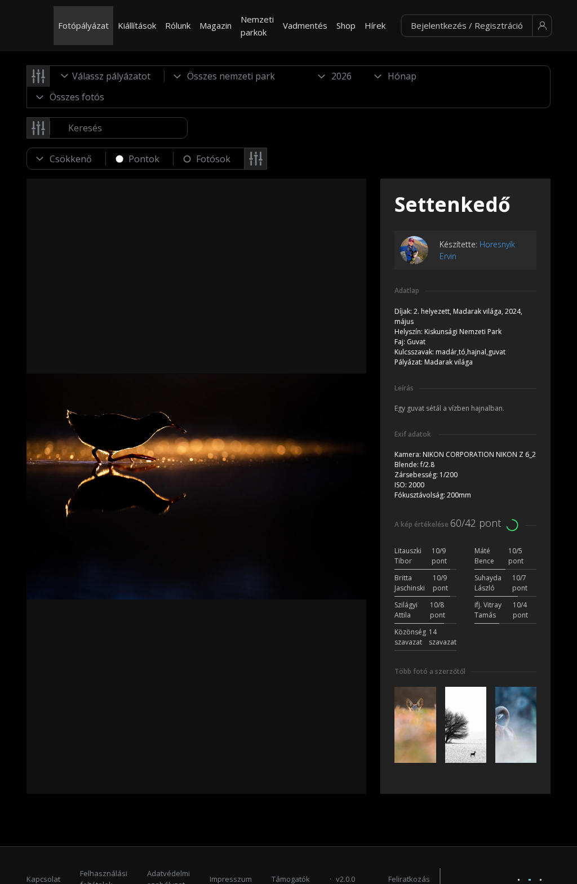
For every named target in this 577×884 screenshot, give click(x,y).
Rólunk (177, 25)
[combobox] (107, 76)
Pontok (143, 159)
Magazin (215, 25)
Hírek (375, 25)
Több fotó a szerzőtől (429, 671)
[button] (476, 26)
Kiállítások (137, 25)
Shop (346, 25)
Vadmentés (305, 25)
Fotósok (213, 159)
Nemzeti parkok (257, 26)
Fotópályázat (83, 25)
